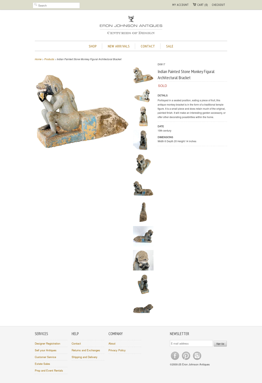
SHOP (93, 46)
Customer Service (45, 357)
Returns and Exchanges (86, 350)
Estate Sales (42, 364)
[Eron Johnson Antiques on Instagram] (197, 360)
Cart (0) (202, 5)
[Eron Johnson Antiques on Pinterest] (186, 360)
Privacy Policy (117, 350)
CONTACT (148, 46)
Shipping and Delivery (84, 357)
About (111, 343)
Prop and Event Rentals (49, 370)
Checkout (218, 5)
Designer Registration (47, 343)
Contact (76, 343)
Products (49, 59)
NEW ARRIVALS (119, 46)
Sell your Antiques (45, 350)
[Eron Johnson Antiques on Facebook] (175, 360)
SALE (169, 46)
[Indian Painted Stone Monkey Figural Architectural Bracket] (143, 76)
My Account (180, 5)
